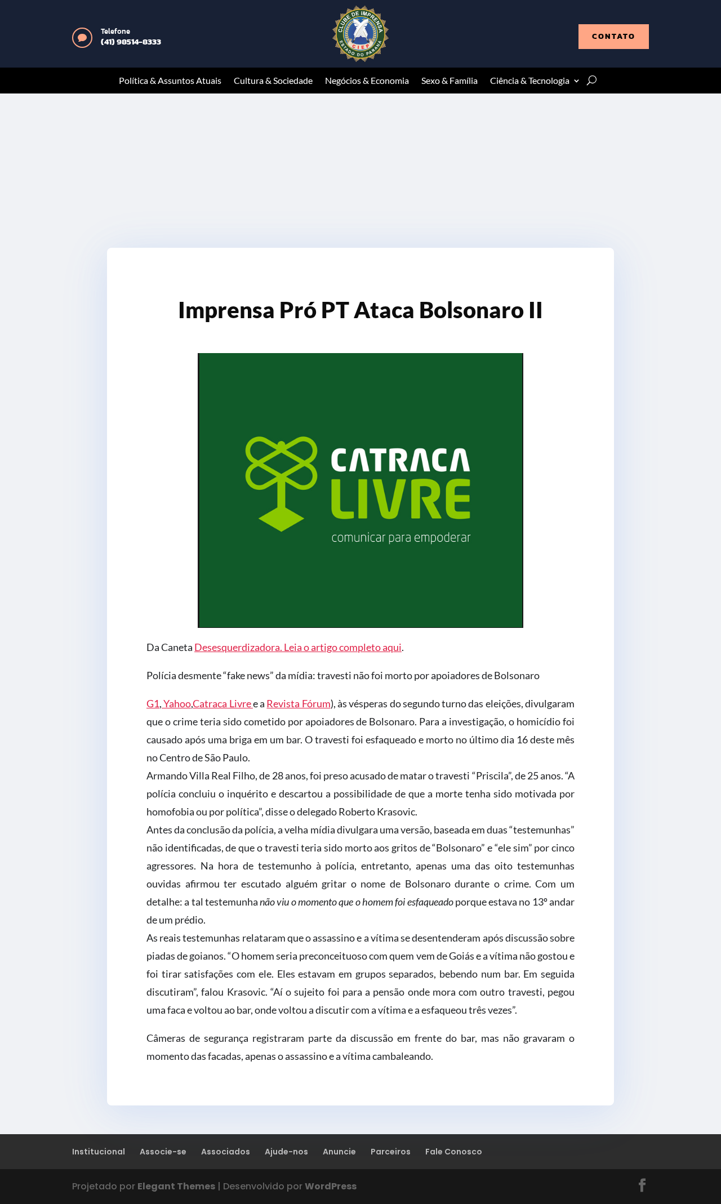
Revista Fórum (298, 703)
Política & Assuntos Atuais (170, 81)
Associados (225, 1151)
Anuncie (339, 1151)
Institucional (98, 1151)
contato (613, 36)
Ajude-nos (286, 1151)
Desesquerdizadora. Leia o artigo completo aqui (298, 647)
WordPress (331, 1186)
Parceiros (391, 1151)
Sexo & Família (449, 81)
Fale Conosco (453, 1151)
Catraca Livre (223, 703)
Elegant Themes (176, 1186)
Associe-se (163, 1151)
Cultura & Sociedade (273, 81)
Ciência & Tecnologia (529, 81)
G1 (152, 703)
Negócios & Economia (367, 81)
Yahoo (176, 703)
